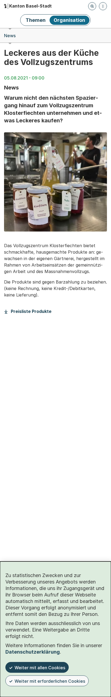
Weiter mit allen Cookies (40, 667)
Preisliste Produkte (31, 311)
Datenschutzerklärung (32, 652)
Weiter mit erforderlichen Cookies (50, 681)
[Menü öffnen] (103, 6)
